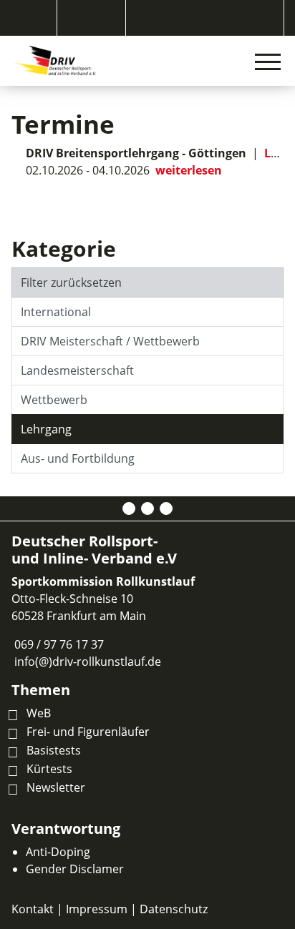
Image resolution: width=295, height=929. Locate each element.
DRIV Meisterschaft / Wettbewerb (110, 341)
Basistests (53, 750)
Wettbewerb (54, 400)
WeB (38, 713)
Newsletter (55, 787)
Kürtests (49, 769)
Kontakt (32, 909)
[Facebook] (128, 508)
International (56, 312)
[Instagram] (147, 508)
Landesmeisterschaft (77, 370)
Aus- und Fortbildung (78, 458)
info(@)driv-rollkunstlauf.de (87, 661)
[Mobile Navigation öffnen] (268, 61)
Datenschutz (174, 909)
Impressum (96, 909)
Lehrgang (46, 429)
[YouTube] (166, 508)
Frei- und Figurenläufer (88, 731)
